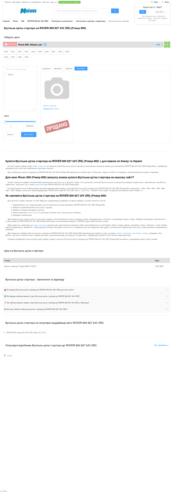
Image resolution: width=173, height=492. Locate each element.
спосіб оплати (32, 212)
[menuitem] (154, 2)
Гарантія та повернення (31, 2)
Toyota (9, 355)
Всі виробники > (161, 345)
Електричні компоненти (62, 21)
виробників (39, 184)
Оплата (8, 2)
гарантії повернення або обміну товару (132, 233)
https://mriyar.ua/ (39, 166)
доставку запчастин (39, 225)
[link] (6, 21)
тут (142, 190)
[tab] (86, 289)
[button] (86, 289)
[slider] (20, 121)
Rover (15, 21)
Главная (6, 21)
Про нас (46, 2)
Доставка (17, 2)
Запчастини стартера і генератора (90, 21)
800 (22, 21)
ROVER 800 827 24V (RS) (38, 21)
